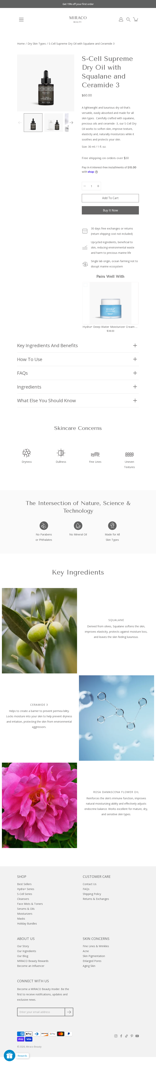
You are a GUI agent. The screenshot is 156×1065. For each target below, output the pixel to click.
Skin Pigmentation (94, 956)
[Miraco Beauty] (78, 19)
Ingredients (29, 387)
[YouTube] (137, 1035)
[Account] (121, 19)
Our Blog (22, 956)
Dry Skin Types (37, 43)
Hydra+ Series (25, 889)
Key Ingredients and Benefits (47, 345)
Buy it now (110, 210)
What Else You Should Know (46, 400)
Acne (86, 951)
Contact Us (89, 884)
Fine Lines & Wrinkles (96, 946)
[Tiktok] (126, 1035)
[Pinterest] (132, 1035)
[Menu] (21, 20)
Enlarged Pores (92, 961)
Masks (21, 918)
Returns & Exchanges (96, 899)
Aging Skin (89, 966)
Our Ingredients (26, 951)
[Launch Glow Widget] (9, 1055)
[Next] (71, 122)
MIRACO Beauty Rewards (33, 961)
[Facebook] (121, 1035)
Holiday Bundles (27, 923)
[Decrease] (85, 186)
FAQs (22, 373)
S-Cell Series (24, 894)
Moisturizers (24, 913)
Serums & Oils (26, 908)
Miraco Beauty (33, 1046)
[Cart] (136, 19)
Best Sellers (24, 884)
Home (21, 43)
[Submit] (69, 1012)
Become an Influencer (30, 966)
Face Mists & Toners (30, 904)
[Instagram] (116, 1035)
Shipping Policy (92, 894)
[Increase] (98, 186)
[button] (128, 19)
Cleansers (23, 899)
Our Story (23, 946)
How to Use (29, 359)
